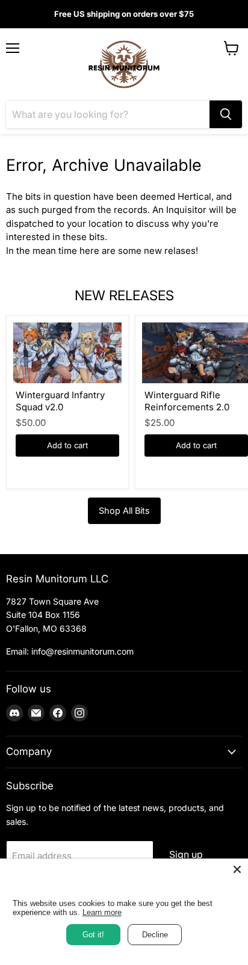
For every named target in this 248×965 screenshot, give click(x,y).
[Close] (237, 869)
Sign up (186, 854)
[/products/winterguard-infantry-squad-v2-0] (67, 352)
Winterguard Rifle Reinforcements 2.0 (186, 401)
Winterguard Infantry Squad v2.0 (60, 401)
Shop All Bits (124, 510)
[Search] (225, 114)
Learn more (102, 912)
